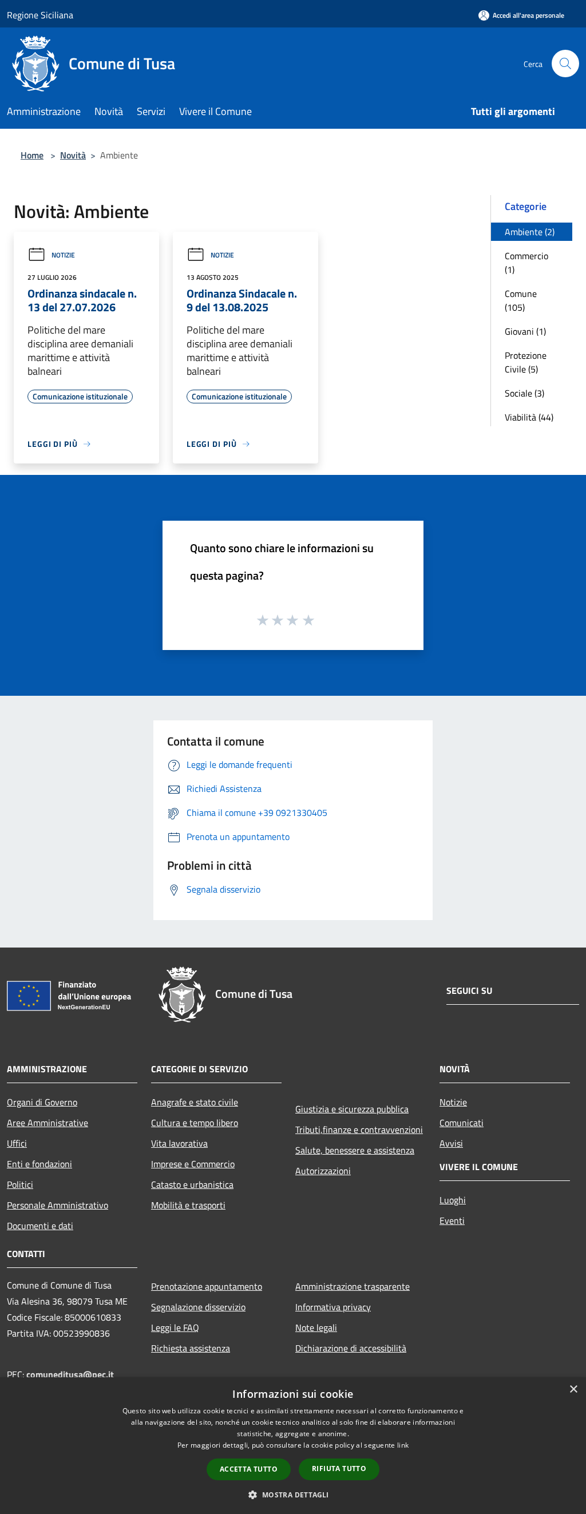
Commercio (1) (526, 262)
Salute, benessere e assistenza (354, 1150)
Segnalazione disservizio (198, 1307)
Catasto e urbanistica (192, 1184)
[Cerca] (565, 63)
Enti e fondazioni (39, 1164)
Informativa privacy (333, 1307)
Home (32, 155)
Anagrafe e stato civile (194, 1102)
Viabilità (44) (529, 417)
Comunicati (462, 1122)
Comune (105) (521, 300)
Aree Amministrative (47, 1122)
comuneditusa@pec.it (70, 1374)
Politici (20, 1184)
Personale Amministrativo (57, 1205)
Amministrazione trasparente (352, 1286)
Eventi (452, 1220)
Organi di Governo (42, 1102)
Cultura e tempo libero (194, 1122)
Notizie (63, 254)
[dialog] (293, 1445)
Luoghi (453, 1200)
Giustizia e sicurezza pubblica (352, 1109)
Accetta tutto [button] (249, 1469)
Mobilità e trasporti (188, 1205)
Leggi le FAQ (175, 1327)
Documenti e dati (40, 1225)
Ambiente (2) (530, 232)
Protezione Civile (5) (526, 362)
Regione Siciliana (40, 15)
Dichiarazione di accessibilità (350, 1348)
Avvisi (451, 1143)
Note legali (316, 1327)
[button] (292, 1494)
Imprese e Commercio (193, 1164)
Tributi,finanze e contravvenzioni (359, 1129)
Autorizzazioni (323, 1171)
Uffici (17, 1143)
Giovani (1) (525, 331)
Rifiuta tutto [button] (339, 1468)
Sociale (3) (524, 393)
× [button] (573, 1389)
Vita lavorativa (179, 1143)
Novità (73, 155)
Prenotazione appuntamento (206, 1286)
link (403, 1445)
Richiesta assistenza (190, 1348)
